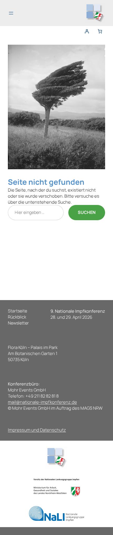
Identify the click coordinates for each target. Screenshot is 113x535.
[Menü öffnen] (11, 13)
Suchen (87, 212)
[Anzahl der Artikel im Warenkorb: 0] (100, 31)
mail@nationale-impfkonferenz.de (42, 402)
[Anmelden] (88, 31)
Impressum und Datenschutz (37, 430)
